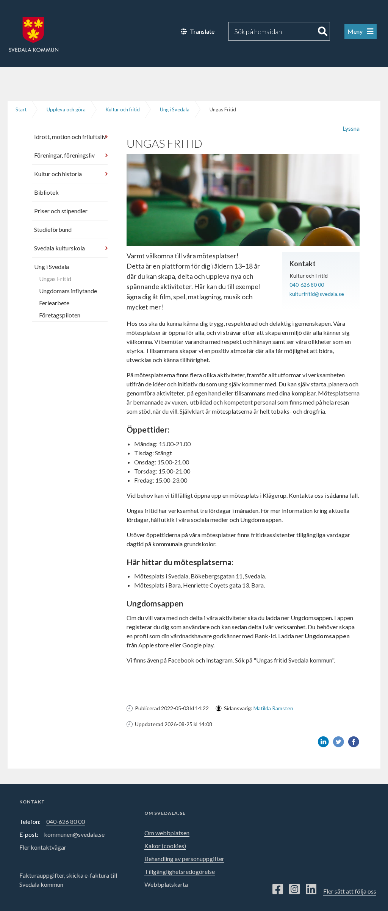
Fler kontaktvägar (42, 847)
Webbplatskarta (166, 884)
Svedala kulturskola (59, 248)
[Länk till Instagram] (294, 889)
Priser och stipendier (61, 210)
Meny (355, 31)
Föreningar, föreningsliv (64, 155)
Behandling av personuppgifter (184, 858)
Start (21, 109)
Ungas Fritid (55, 278)
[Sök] (323, 31)
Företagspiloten (59, 315)
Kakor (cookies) (165, 845)
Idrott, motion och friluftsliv (70, 136)
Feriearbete (54, 302)
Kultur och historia (58, 173)
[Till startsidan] (29, 32)
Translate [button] (202, 31)
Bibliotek (46, 192)
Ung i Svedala (174, 109)
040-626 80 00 (306, 284)
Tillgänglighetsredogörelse (179, 871)
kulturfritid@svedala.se (316, 294)
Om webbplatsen (166, 832)
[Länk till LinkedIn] (311, 889)
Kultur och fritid (123, 109)
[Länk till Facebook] (277, 889)
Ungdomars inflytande (68, 290)
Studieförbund (53, 229)
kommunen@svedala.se (74, 834)
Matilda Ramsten (273, 708)
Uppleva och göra (66, 109)
